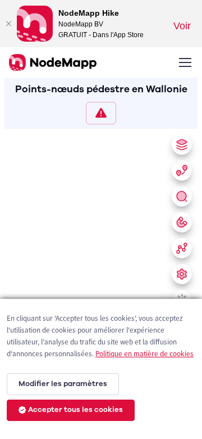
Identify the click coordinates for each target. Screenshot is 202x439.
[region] (101, 281)
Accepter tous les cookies (75, 410)
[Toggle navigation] (184, 62)
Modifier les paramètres (63, 384)
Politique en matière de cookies (144, 354)
